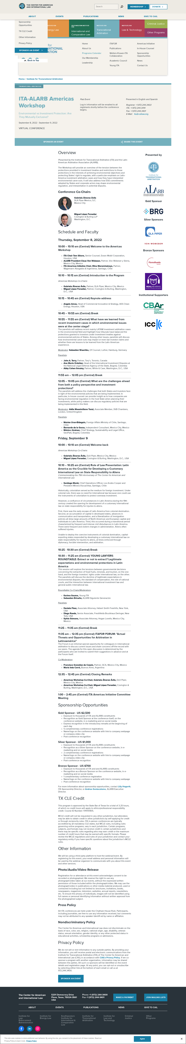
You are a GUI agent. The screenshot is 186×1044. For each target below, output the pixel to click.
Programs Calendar (91, 53)
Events (60, 1007)
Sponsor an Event (53, 142)
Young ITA (114, 66)
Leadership (87, 63)
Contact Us (142, 66)
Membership (136, 7)
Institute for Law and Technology (109, 1018)
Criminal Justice (129, 1017)
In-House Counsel (145, 48)
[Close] (182, 1039)
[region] (93, 1039)
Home (85, 44)
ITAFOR (113, 44)
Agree (142, 1039)
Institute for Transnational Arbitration (45, 79)
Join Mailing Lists (156, 997)
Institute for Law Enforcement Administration (26, 1019)
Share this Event (133, 142)
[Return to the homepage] (36, 7)
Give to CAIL (151, 1007)
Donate (156, 7)
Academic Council (118, 61)
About (32, 1007)
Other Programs (151, 1017)
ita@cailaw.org (141, 114)
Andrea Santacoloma (95, 789)
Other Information (27, 37)
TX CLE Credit (25, 31)
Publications (115, 48)
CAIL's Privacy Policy (110, 958)
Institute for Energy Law (45, 1017)
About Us (86, 48)
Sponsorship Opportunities (25, 23)
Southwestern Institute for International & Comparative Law (68, 1020)
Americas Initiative (146, 44)
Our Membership (90, 58)
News (139, 61)
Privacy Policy (25, 43)
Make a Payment (125, 997)
